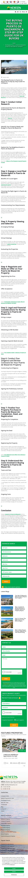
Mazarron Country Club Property (8, 832)
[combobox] (14, 547)
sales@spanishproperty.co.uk (11, 784)
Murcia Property (5, 834)
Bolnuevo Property (5, 819)
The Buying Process (5, 800)
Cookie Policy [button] (7, 863)
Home (14, 43)
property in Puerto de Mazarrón (13, 514)
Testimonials (4, 804)
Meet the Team (4, 802)
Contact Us (3, 809)
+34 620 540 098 (6, 786)
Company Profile (5, 796)
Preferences (14, 874)
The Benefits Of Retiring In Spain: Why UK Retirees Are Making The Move (12, 302)
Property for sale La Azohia (7, 852)
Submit (6, 678)
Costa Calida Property (6, 823)
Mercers (10, 118)
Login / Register (24, 3)
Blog (2, 806)
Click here (12, 717)
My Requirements (7, 3)
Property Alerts (15, 3)
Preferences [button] (12, 864)
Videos (2, 811)
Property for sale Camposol (7, 846)
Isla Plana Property (5, 825)
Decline (14, 871)
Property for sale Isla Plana (7, 850)
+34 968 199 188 (6, 788)
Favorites (23, 1)
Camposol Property (5, 821)
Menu (24, 11)
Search (6, 581)
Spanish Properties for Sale (7, 798)
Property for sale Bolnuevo (7, 844)
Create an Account (13, 698)
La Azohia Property (5, 827)
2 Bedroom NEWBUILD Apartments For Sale (10, 755)
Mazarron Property (5, 829)
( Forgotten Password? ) (7, 720)
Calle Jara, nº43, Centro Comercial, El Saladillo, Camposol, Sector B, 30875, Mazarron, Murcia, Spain (13, 782)
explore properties (11, 244)
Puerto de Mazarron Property (8, 836)
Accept (14, 868)
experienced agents (6, 184)
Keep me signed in (20, 720)
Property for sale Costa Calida (8, 848)
